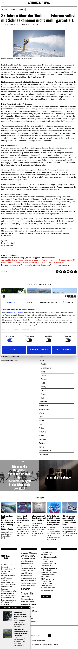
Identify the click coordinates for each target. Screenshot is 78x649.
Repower (29, 585)
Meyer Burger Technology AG (28, 580)
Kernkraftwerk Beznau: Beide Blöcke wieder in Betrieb (23, 519)
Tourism (22, 9)
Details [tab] (29, 302)
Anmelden (56, 644)
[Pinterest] (64, 271)
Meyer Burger (32, 578)
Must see (41, 420)
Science (41, 435)
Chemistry (44, 364)
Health (43, 383)
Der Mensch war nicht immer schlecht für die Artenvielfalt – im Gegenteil (21, 632)
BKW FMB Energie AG (28, 555)
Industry (43, 386)
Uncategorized (43, 454)
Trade (42, 398)
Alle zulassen (64, 350)
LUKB (25, 573)
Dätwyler (22, 561)
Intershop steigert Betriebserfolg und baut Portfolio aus (39, 518)
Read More (46, 597)
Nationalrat (23, 583)
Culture (41, 356)
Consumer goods (46, 368)
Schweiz (25, 589)
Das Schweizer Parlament (28, 558)
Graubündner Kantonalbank (27, 568)
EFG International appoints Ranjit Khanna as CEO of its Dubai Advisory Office (69, 520)
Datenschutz (35, 644)
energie (23, 563)
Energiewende (28, 563)
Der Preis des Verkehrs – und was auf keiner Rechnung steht (20, 615)
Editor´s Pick (43, 401)
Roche (33, 585)
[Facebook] (57, 271)
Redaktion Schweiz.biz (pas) (10, 24)
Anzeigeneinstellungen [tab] (48, 302)
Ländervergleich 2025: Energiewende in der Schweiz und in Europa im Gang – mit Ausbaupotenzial (8, 522)
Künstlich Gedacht (44, 409)
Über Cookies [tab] (68, 302)
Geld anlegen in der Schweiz (9, 360)
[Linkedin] (68, 271)
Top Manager (43, 439)
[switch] (29, 340)
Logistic (43, 390)
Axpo (25, 553)
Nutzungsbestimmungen (46, 644)
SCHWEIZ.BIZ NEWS (25, 597)
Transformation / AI (45, 450)
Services (43, 394)
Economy (5, 9)
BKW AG (34, 553)
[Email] (75, 271)
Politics (41, 428)
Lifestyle (41, 413)
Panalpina (29, 583)
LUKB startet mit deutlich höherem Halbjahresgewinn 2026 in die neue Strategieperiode (53, 520)
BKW (30, 553)
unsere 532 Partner (15, 312)
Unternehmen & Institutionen (10, 356)
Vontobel (31, 619)
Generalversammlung (26, 566)
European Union (43, 405)
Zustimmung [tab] (10, 302)
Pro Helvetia (23, 585)
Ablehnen (14, 350)
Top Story (42, 443)
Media (41, 416)
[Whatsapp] (71, 271)
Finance (43, 375)
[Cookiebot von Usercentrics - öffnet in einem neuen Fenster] (67, 296)
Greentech (44, 379)
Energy (43, 371)
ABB (22, 553)
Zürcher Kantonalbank (30, 621)
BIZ (27, 553)
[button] (49, 635)
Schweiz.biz (27, 593)
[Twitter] (60, 271)
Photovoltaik (34, 583)
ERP (32, 563)
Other (13, 9)
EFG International (29, 561)
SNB (33, 607)
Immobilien (28, 571)
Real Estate (42, 432)
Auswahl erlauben (39, 350)
